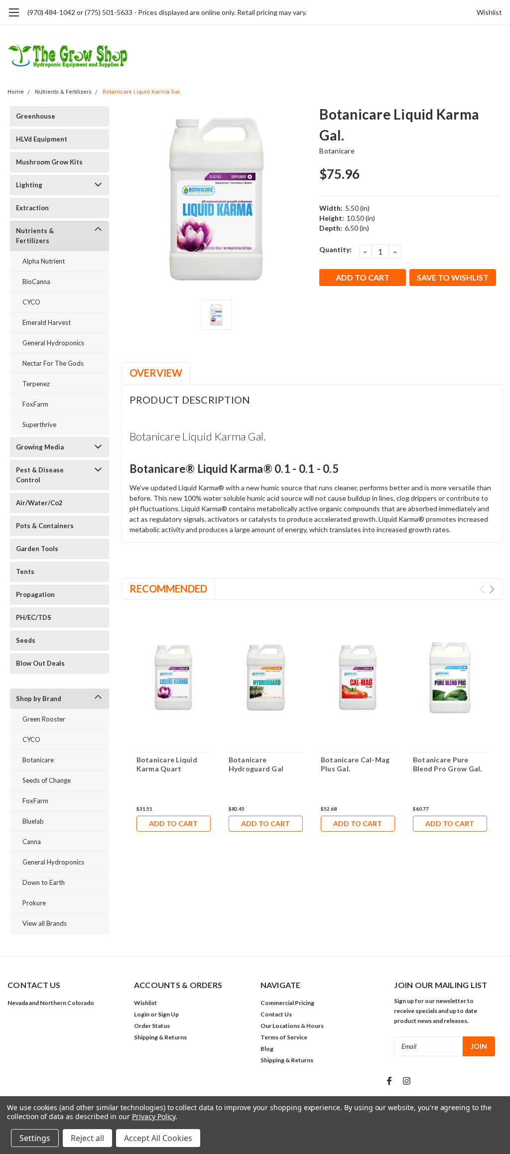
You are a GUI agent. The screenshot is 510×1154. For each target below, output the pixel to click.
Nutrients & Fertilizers (63, 92)
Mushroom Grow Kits (49, 162)
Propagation (35, 594)
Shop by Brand (38, 699)
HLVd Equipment (41, 139)
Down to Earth (43, 882)
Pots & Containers (45, 526)
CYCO (31, 302)
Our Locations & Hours (292, 1025)
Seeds (25, 640)
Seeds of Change (46, 780)
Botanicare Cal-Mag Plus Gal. (355, 764)
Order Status (152, 1025)
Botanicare (38, 760)
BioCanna (36, 282)
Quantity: (335, 249)
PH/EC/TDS (33, 617)
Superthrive (39, 425)
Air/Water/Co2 (39, 503)
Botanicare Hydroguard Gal (256, 764)
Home (15, 92)
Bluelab (33, 821)
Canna (31, 842)
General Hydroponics (53, 343)
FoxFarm (35, 404)
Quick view (173, 679)
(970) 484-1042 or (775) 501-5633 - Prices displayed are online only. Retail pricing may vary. (167, 12)
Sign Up (168, 1014)
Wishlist (489, 12)
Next (492, 589)
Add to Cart (173, 823)
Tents (25, 572)
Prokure (34, 903)
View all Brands (44, 923)
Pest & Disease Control (40, 475)
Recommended (168, 588)
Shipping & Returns (160, 1037)
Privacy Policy (153, 1116)
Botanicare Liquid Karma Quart (166, 764)
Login (141, 1014)
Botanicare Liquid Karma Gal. (142, 92)
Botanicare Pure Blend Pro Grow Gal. (447, 764)
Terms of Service (283, 1037)
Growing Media (40, 447)
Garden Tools (37, 549)
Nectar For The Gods (53, 363)
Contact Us (276, 1014)
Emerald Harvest (46, 322)
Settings (34, 1138)
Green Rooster (43, 719)
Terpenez (36, 384)
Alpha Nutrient (43, 261)
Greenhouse (35, 116)
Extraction (32, 208)
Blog (266, 1048)
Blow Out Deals (40, 663)
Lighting (29, 185)
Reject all (87, 1138)
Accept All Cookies (158, 1138)
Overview (155, 373)
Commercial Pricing (287, 1003)
